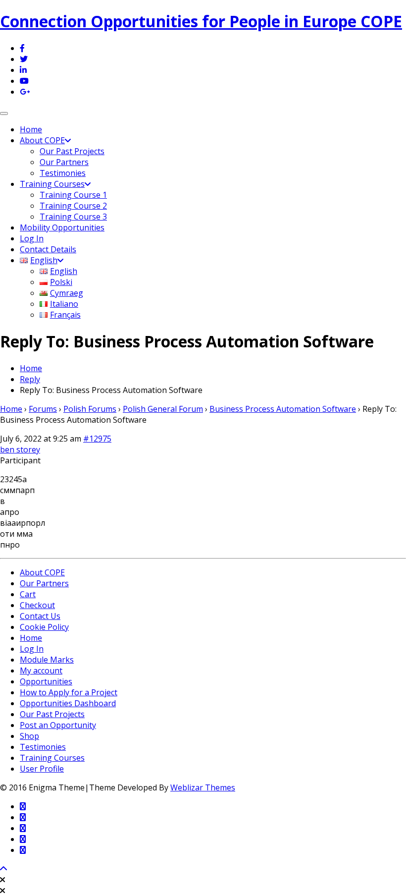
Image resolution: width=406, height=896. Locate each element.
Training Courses (52, 183)
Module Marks (47, 659)
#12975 (97, 438)
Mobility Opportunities (62, 227)
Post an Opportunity (58, 725)
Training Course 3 (73, 216)
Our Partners (64, 162)
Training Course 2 (73, 205)
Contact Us (40, 616)
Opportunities (46, 681)
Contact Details (48, 249)
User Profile (42, 768)
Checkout (37, 605)
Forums (43, 408)
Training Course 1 (73, 194)
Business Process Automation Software (282, 408)
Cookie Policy (44, 626)
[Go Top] (3, 868)
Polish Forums (89, 408)
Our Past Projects (72, 151)
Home (31, 129)
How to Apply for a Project (68, 692)
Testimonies (63, 173)
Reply (30, 379)
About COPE (42, 140)
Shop (29, 735)
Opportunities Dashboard (68, 703)
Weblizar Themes (202, 787)
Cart (28, 594)
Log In (32, 238)
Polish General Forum (163, 408)
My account (41, 670)
